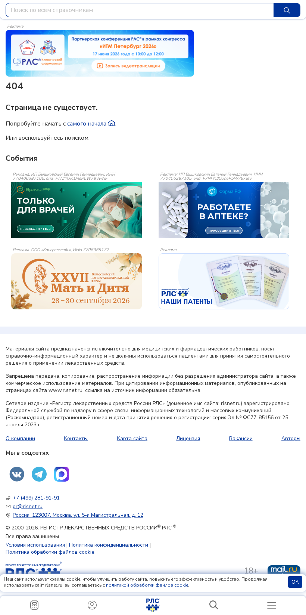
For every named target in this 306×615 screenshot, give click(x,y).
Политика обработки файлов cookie (50, 552)
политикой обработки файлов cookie (147, 585)
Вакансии (241, 438)
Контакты (76, 438)
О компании (20, 438)
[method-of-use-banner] (100, 53)
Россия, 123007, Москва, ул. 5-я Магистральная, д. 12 (78, 515)
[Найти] (287, 10)
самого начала (87, 124)
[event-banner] (76, 281)
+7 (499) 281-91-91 (36, 497)
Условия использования (35, 544)
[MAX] (61, 474)
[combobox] (140, 10)
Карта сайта (132, 438)
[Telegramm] (39, 474)
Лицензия (188, 438)
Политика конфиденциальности (108, 544)
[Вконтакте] (17, 474)
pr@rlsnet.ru (28, 506)
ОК (295, 581)
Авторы (290, 438)
